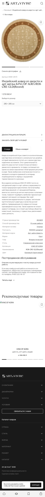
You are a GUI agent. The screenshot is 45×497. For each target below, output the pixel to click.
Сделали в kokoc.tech (10, 474)
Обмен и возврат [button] (22, 149)
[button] (22, 10)
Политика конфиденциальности (14, 471)
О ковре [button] (7, 149)
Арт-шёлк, (32, 233)
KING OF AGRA (37, 246)
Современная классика (33, 243)
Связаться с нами (22, 411)
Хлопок (40, 226)
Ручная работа (37, 223)
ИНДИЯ (40, 220)
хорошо (35, 485)
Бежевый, (29, 252)
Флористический (36, 239)
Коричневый (38, 252)
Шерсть (39, 233)
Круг (41, 236)
